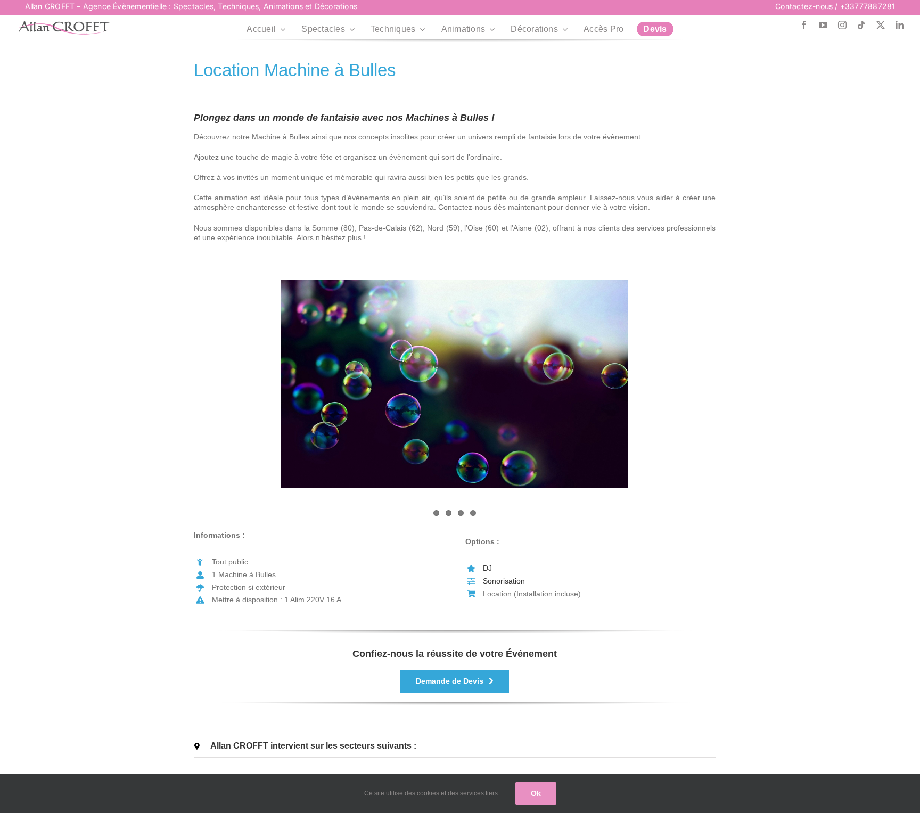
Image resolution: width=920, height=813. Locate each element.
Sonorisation (504, 581)
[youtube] (823, 25)
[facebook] (804, 25)
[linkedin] (900, 25)
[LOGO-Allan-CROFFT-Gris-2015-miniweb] (64, 24)
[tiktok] (861, 25)
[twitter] (880, 25)
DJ (487, 568)
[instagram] (842, 25)
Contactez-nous (804, 6)
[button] (455, 746)
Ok (536, 793)
